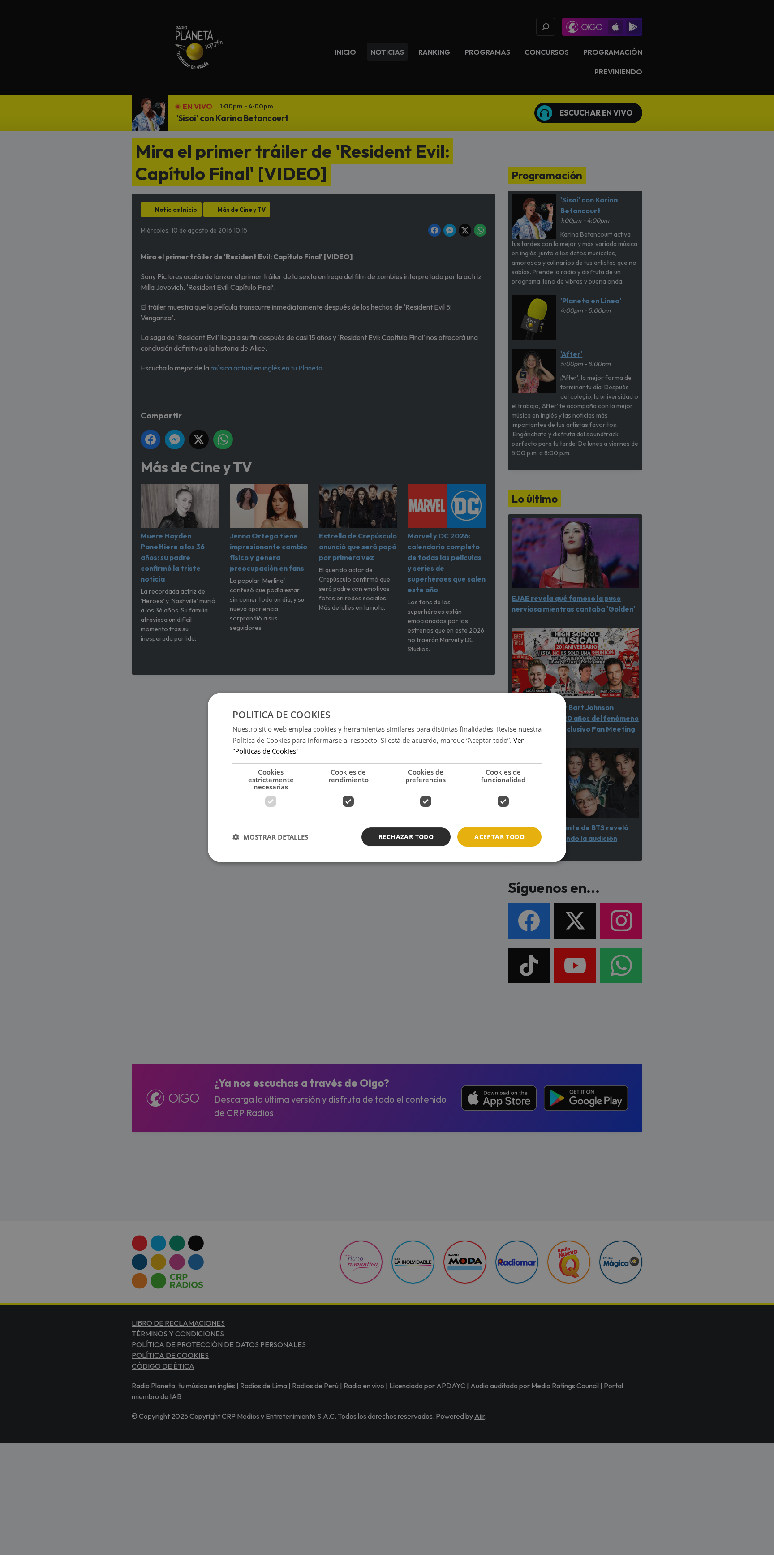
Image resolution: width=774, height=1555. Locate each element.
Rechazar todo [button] (406, 836)
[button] (270, 837)
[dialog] (387, 778)
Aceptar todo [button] (499, 836)
